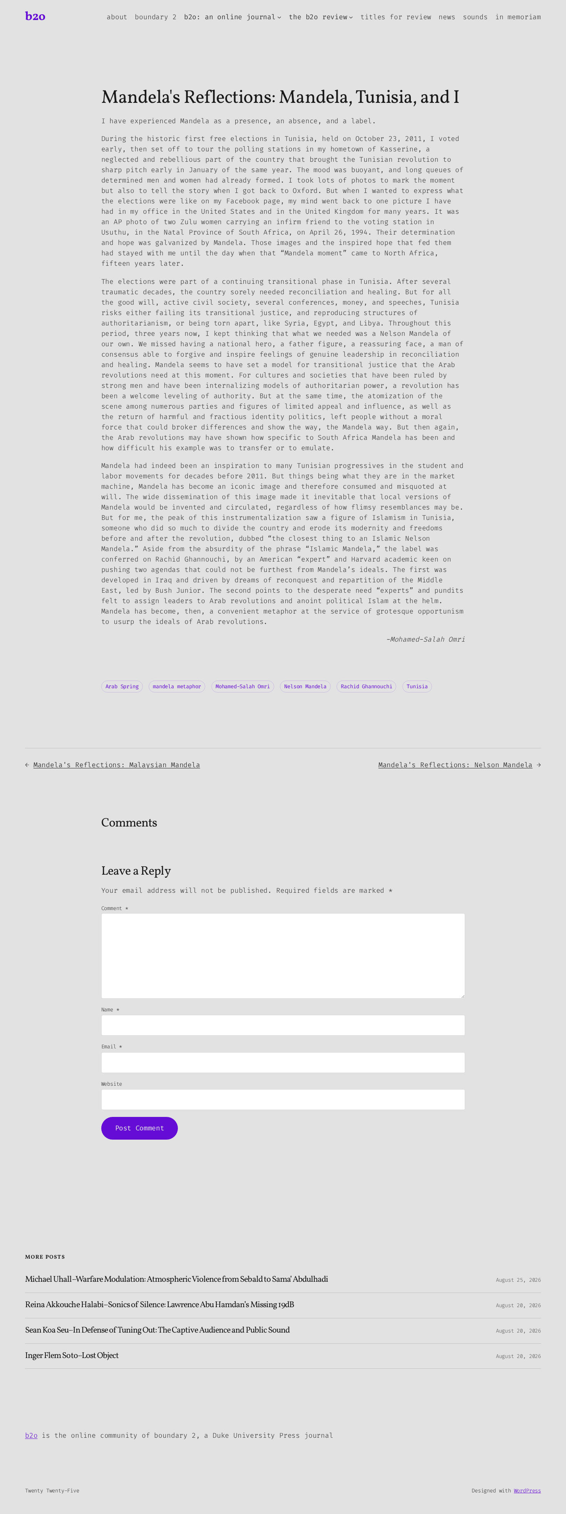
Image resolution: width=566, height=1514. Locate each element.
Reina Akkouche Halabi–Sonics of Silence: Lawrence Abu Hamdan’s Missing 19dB (159, 1305)
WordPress (527, 1490)
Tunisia (417, 686)
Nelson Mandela (305, 686)
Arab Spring (122, 686)
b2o (35, 16)
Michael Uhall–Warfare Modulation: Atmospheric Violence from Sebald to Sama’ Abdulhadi (176, 1280)
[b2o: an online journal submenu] (279, 17)
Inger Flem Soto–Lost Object (72, 1356)
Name (110, 1009)
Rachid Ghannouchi (366, 686)
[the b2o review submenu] (351, 17)
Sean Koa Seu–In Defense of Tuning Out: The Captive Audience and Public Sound (157, 1331)
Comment (114, 908)
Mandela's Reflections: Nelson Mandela (455, 765)
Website (111, 1084)
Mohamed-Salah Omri (243, 686)
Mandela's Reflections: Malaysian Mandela (116, 765)
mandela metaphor (177, 686)
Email (111, 1046)
